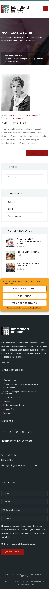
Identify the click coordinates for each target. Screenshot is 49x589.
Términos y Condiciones (25, 584)
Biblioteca (12, 209)
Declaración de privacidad (31, 308)
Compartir (36, 153)
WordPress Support (30, 115)
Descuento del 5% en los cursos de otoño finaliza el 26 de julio (29, 241)
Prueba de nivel (9, 388)
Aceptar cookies (24, 288)
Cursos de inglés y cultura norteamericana (20, 384)
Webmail (7, 413)
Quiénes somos (9, 380)
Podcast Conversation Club (29, 252)
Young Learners (14, 216)
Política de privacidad (39, 582)
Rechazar (24, 296)
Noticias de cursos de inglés (14, 405)
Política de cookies (14, 308)
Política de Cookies (21, 582)
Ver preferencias (24, 303)
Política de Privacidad (27, 544)
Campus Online (9, 409)
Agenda (6, 401)
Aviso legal (8, 582)
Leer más (5, 363)
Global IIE (12, 202)
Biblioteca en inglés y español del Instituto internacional (19, 393)
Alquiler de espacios (11, 397)
